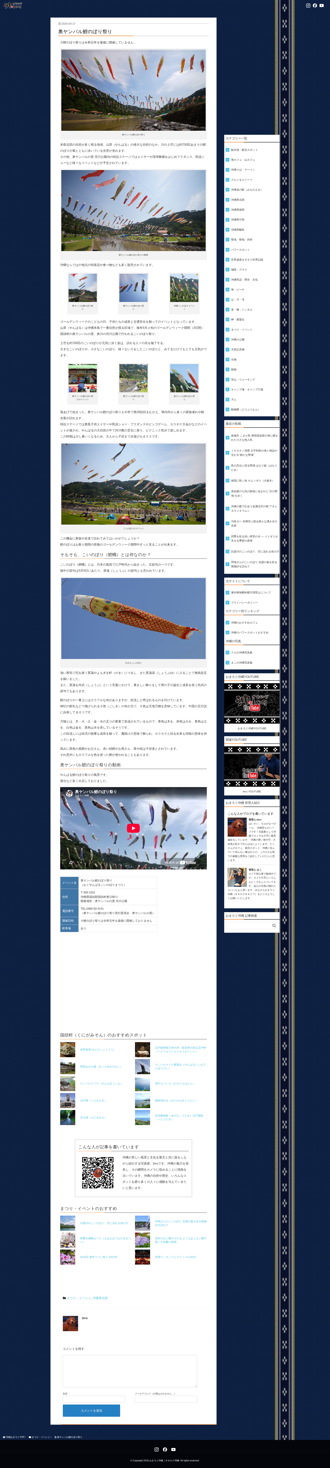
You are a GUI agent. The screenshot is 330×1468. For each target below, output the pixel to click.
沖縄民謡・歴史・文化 (244, 279)
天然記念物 (237, 349)
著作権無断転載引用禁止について (251, 592)
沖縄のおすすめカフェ (244, 622)
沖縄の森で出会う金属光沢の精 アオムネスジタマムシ (254, 508)
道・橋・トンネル (241, 309)
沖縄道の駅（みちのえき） (247, 189)
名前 (65, 1393)
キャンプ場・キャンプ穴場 (247, 389)
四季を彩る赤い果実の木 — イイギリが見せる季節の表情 (254, 538)
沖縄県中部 (237, 219)
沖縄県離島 (237, 229)
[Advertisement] (252, 75)
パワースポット (240, 249)
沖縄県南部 (237, 209)
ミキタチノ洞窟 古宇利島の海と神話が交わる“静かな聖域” (254, 452)
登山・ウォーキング (243, 379)
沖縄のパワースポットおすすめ (250, 632)
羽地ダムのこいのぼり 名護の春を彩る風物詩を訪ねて (254, 564)
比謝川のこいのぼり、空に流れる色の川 (255, 551)
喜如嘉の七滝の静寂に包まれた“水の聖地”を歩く (254, 493)
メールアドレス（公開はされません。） (155, 1393)
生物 (233, 359)
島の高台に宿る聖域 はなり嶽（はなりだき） (254, 467)
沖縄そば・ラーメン (243, 169)
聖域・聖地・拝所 (241, 239)
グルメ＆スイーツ (241, 179)
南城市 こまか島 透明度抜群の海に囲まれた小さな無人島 (254, 437)
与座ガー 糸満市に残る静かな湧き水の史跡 (254, 523)
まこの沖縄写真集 (241, 662)
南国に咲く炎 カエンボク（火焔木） (253, 480)
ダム (233, 399)
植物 (233, 369)
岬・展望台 (237, 319)
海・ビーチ (237, 289)
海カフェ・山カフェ (243, 159)
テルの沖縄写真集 (241, 652)
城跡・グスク (239, 269)
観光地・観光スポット (244, 149)
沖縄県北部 (100, 1298)
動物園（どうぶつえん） (245, 409)
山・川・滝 (237, 299)
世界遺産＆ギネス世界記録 (247, 259)
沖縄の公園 (237, 339)
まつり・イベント (79, 1298)
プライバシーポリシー (244, 602)
